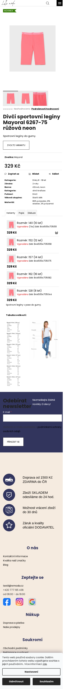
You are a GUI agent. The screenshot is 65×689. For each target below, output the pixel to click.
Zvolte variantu (16, 145)
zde (45, 664)
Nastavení (31, 672)
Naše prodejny (11, 627)
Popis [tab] (21, 212)
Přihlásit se (13, 441)
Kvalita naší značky (14, 560)
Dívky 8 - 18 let (39, 180)
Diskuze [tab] (32, 212)
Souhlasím (47, 681)
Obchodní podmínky (15, 648)
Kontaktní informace (15, 556)
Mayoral (18, 157)
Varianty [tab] (10, 212)
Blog (5, 565)
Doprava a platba (13, 623)
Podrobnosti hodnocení (45, 108)
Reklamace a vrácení (15, 652)
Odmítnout (16, 681)
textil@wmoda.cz (13, 585)
